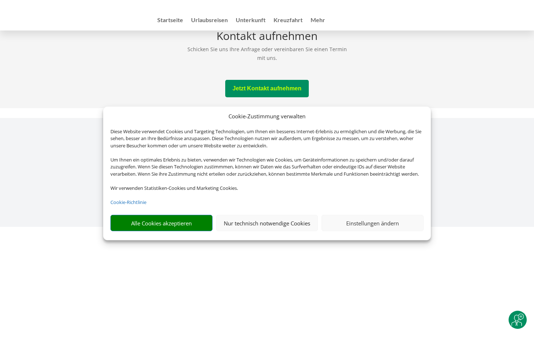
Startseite (170, 20)
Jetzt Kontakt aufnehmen (267, 88)
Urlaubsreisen (209, 20)
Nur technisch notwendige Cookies (267, 223)
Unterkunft (251, 20)
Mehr (318, 20)
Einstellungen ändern (372, 223)
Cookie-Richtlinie (128, 202)
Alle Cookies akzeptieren (161, 223)
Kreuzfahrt (288, 20)
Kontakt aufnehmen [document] (267, 36)
